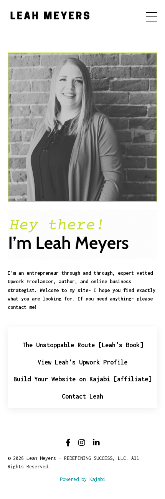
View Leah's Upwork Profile (82, 362)
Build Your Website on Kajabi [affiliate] (82, 379)
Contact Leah (82, 396)
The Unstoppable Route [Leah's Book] (82, 344)
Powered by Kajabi (83, 479)
